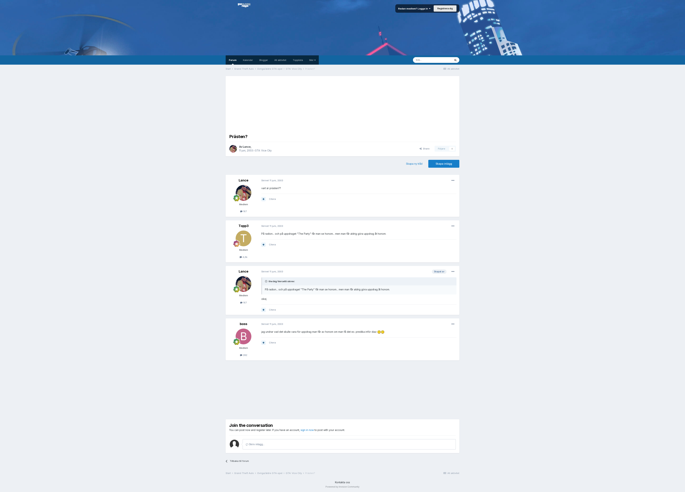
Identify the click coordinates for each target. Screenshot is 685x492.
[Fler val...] (452, 180)
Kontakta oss (342, 482)
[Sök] (455, 60)
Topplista (298, 60)
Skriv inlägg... (256, 444)
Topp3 (244, 226)
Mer (311, 60)
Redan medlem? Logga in (413, 8)
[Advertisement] (342, 105)
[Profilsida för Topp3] (243, 238)
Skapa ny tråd (414, 163)
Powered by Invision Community (342, 486)
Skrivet (272, 180)
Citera (272, 199)
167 (244, 211)
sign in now (307, 429)
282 (244, 355)
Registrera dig (445, 8)
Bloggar (263, 60)
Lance (247, 146)
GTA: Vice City (263, 150)
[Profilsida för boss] (243, 336)
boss (243, 324)
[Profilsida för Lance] (233, 149)
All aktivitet (280, 60)
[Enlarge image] (379, 331)
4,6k (244, 257)
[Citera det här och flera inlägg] (263, 199)
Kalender (248, 60)
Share (426, 148)
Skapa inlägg (444, 163)
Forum (233, 60)
